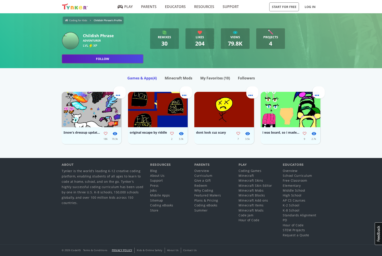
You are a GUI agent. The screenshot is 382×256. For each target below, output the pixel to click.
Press (154, 185)
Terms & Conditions (95, 250)
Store (154, 210)
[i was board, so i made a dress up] (290, 109)
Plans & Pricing (206, 200)
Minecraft (246, 175)
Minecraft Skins (251, 180)
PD (285, 220)
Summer (201, 210)
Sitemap (156, 200)
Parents (149, 6)
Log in (310, 7)
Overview (201, 171)
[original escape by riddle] (158, 109)
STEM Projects (294, 230)
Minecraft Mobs (251, 190)
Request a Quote (296, 235)
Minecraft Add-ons (253, 200)
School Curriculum (297, 175)
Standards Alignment (299, 215)
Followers (246, 78)
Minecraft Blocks (252, 195)
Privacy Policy (122, 250)
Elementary (292, 185)
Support (231, 6)
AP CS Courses (294, 200)
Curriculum (203, 175)
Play (128, 6)
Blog (153, 171)
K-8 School (291, 210)
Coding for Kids (78, 20)
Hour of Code (249, 220)
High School (292, 195)
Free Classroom (295, 180)
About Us (157, 175)
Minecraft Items (251, 205)
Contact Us (190, 250)
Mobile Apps (160, 195)
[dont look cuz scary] (224, 109)
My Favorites (215, 78)
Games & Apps (142, 78)
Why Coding (203, 190)
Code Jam (246, 215)
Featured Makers (207, 195)
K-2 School (291, 205)
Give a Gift (202, 180)
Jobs (153, 190)
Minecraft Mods (178, 78)
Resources (204, 6)
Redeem (200, 185)
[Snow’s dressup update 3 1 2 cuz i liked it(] (91, 109)
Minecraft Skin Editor (255, 185)
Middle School (294, 190)
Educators (175, 6)
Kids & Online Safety (149, 250)
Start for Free (284, 7)
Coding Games (250, 171)
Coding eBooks (161, 205)
